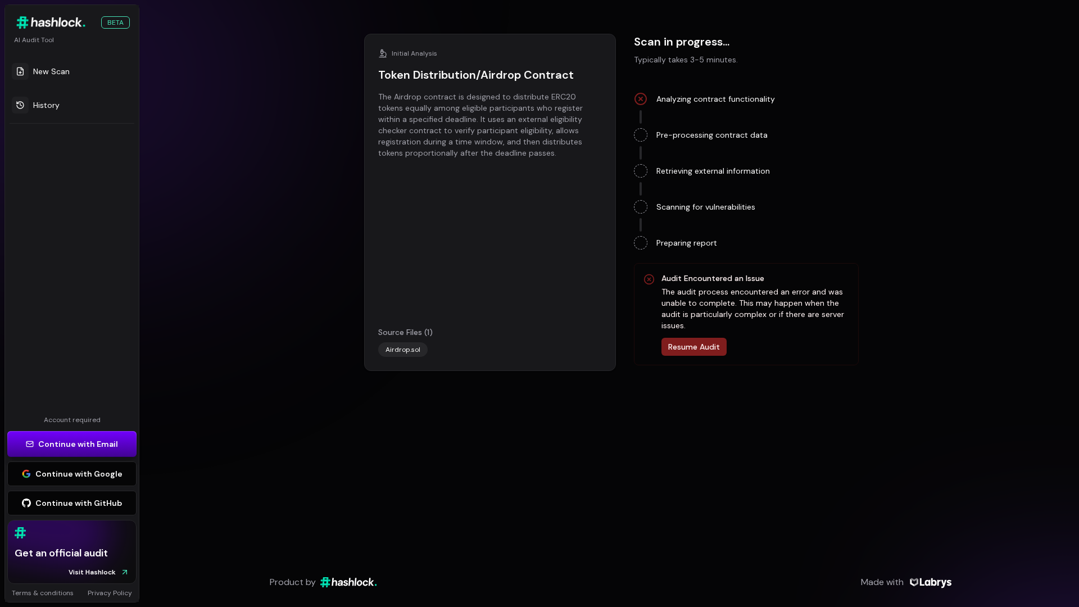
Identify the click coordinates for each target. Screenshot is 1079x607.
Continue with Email (78, 444)
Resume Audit (694, 347)
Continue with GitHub (78, 503)
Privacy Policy (110, 592)
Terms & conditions (43, 592)
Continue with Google (79, 474)
